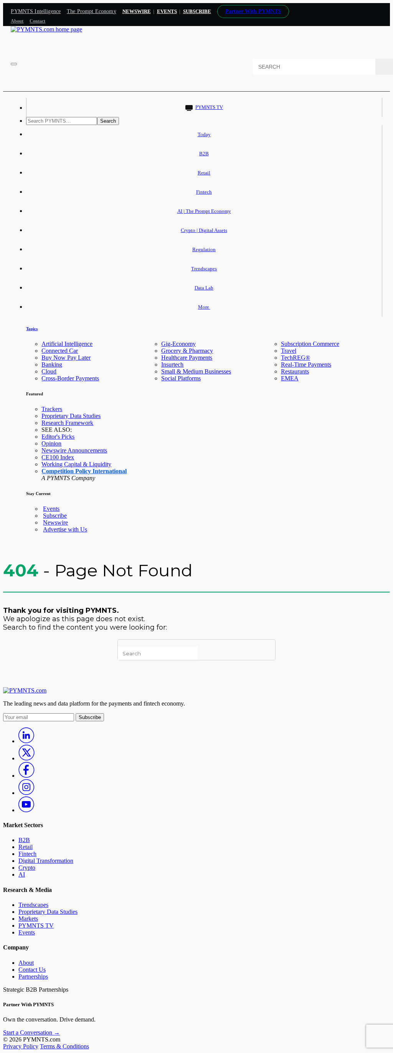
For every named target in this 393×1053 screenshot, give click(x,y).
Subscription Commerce (310, 344)
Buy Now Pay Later (66, 357)
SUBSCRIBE (197, 11)
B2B (204, 153)
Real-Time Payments (306, 364)
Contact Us (32, 969)
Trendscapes (204, 268)
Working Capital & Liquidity (76, 464)
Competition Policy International (84, 471)
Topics (32, 328)
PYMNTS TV (209, 107)
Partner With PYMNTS (253, 11)
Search (108, 121)
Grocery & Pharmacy (187, 350)
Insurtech (172, 364)
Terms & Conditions (64, 1046)
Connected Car (59, 350)
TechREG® (295, 357)
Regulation (204, 249)
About (17, 21)
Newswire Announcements (74, 450)
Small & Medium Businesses (196, 371)
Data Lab (204, 288)
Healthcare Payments (186, 357)
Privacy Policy (20, 1046)
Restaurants (295, 371)
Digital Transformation (45, 860)
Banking (51, 364)
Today (204, 134)
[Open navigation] (14, 64)
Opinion (51, 443)
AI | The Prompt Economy (204, 211)
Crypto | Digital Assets (204, 230)
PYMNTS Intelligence (36, 11)
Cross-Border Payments (70, 378)
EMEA (290, 378)
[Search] (384, 67)
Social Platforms (181, 378)
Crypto (26, 867)
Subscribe (55, 515)
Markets (28, 918)
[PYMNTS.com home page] (46, 29)
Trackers (51, 409)
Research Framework (67, 423)
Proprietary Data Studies (71, 416)
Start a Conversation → (31, 1032)
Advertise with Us (65, 529)
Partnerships (33, 976)
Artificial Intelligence (66, 344)
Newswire (136, 11)
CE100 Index (57, 457)
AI (21, 874)
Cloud (48, 371)
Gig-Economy (178, 344)
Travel (288, 350)
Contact (37, 21)
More (204, 307)
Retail (204, 173)
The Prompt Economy (91, 11)
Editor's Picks (57, 436)
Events (167, 11)
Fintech (204, 192)
